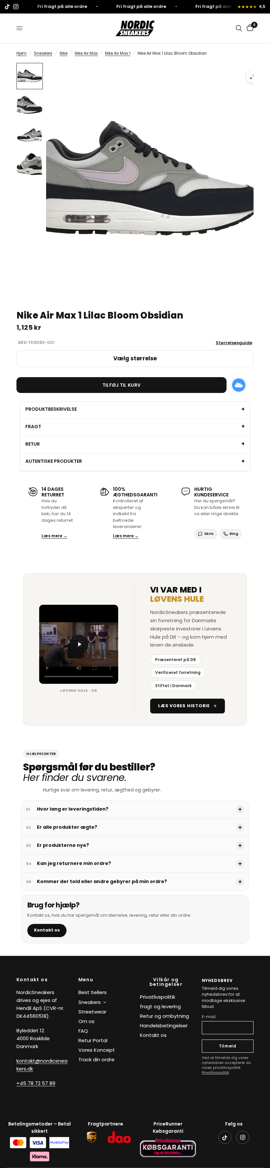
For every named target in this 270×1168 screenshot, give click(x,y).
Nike (64, 53)
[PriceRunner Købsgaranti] (168, 1147)
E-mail (209, 1016)
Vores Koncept (96, 1049)
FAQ (83, 1030)
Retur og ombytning (164, 1016)
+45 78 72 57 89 (35, 1083)
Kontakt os (47, 930)
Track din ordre (96, 1059)
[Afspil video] (78, 644)
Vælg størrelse (135, 358)
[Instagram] (242, 1137)
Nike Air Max (86, 53)
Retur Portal (92, 1040)
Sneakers (43, 53)
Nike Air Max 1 (117, 53)
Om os (86, 1021)
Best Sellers (92, 992)
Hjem (21, 53)
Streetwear (92, 1011)
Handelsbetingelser (164, 1025)
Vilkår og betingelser (165, 982)
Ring (234, 533)
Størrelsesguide (234, 343)
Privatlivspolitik (157, 996)
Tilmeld (227, 1046)
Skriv (209, 533)
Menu (86, 979)
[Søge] (238, 28)
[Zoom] (252, 76)
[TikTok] (224, 1137)
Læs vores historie (184, 706)
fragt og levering (160, 1006)
